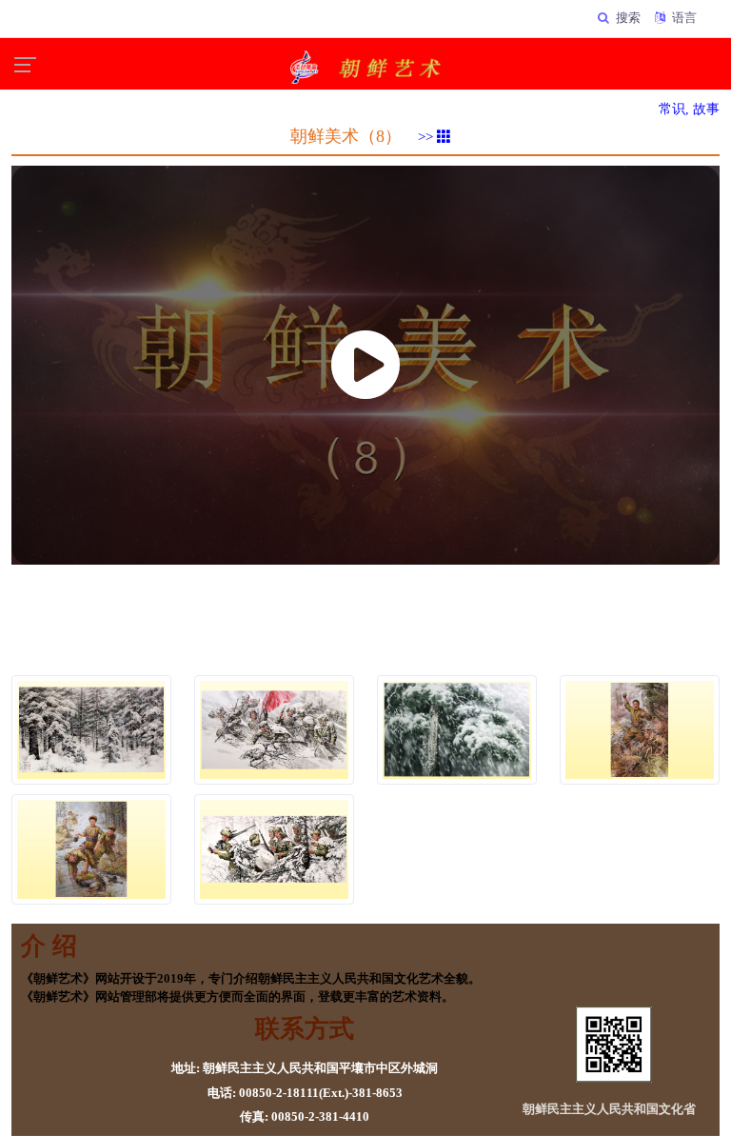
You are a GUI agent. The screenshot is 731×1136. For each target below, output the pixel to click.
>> (427, 137)
